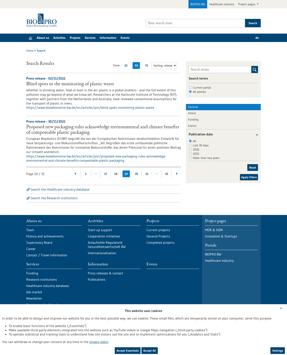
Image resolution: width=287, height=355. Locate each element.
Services (90, 38)
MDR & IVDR (214, 230)
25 (127, 66)
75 (147, 66)
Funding (193, 119)
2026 (196, 149)
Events (125, 38)
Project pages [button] (247, 4)
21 (146, 174)
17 (105, 174)
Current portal (202, 87)
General (193, 107)
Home (30, 50)
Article (192, 113)
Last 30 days (201, 145)
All (194, 141)
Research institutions (41, 279)
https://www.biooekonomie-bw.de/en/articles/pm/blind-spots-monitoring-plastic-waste (90, 107)
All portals (199, 92)
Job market (34, 292)
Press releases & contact (105, 273)
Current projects (158, 230)
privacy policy (98, 342)
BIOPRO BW (198, 4)
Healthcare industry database (47, 286)
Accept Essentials (128, 350)
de (257, 38)
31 (166, 174)
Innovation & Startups (221, 236)
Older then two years (206, 158)
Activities (59, 38)
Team (30, 230)
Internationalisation (102, 253)
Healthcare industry (221, 4)
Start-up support (100, 230)
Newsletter (34, 298)
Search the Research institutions (54, 198)
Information (108, 38)
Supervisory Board (39, 242)
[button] (255, 134)
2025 (196, 154)
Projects (75, 38)
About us (43, 38)
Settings (277, 350)
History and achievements (45, 236)
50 (137, 66)
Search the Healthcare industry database (60, 189)
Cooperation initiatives (104, 236)
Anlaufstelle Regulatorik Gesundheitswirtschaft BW (107, 244)
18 (115, 174)
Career (31, 249)
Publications (96, 279)
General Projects (158, 236)
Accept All (149, 350)
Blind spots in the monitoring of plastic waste (70, 84)
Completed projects (160, 242)
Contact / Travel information (46, 255)
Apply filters (249, 177)
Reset (252, 167)
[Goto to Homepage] (42, 20)
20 (136, 174)
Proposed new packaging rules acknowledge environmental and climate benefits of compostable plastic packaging (102, 130)
